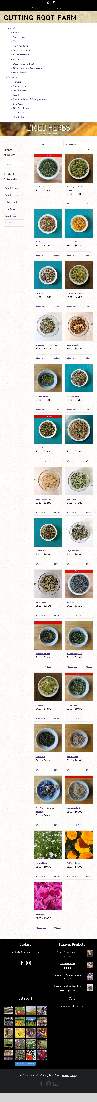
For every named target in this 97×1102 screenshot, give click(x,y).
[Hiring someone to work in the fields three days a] (31, 1010)
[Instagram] (28, 963)
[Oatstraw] (48, 687)
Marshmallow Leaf (74, 448)
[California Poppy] (79, 845)
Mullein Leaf (41, 602)
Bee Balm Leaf (41, 242)
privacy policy (69, 1075)
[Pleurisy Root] (79, 738)
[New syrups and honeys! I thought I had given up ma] (8, 1055)
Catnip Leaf (40, 293)
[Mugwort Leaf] (79, 532)
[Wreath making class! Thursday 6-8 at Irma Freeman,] (8, 1033)
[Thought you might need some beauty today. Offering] (42, 1055)
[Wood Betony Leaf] (79, 635)
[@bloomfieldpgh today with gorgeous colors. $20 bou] (42, 1033)
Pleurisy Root (72, 756)
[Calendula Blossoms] (79, 223)
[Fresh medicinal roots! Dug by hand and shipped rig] (8, 1022)
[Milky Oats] (79, 481)
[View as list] (88, 149)
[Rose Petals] (48, 896)
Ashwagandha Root (75, 808)
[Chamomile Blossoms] (79, 275)
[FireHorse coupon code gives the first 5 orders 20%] (20, 1022)
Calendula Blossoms (75, 242)
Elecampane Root (74, 345)
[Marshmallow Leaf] (79, 429)
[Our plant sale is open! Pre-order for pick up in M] (20, 1055)
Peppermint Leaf (43, 653)
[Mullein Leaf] (48, 584)
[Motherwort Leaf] (48, 532)
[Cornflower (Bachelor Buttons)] (48, 790)
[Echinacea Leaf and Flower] (48, 326)
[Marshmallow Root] (48, 481)
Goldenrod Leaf (42, 396)
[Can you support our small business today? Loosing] (31, 1055)
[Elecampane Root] (79, 326)
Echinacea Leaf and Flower (47, 345)
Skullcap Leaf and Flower (46, 187)
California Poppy (74, 863)
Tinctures (10, 223)
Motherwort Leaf (43, 551)
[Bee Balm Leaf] (48, 223)
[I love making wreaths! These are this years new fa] (31, 1033)
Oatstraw (40, 705)
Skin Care (10, 209)
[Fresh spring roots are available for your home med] (42, 1044)
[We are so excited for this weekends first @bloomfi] (31, 1044)
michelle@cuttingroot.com (25, 952)
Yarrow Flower (42, 863)
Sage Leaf (71, 602)
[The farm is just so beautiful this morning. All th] (20, 1044)
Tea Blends (10, 216)
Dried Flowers (12, 188)
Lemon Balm (41, 448)
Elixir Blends (11, 202)
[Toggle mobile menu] (92, 16)
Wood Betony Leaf (74, 653)
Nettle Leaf (40, 756)
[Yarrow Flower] (48, 845)
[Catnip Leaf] (48, 275)
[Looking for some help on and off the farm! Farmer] (20, 1010)
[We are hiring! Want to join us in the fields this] (31, 1022)
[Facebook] (21, 963)
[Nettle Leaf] (48, 738)
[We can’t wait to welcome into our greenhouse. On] (42, 1010)
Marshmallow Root (43, 499)
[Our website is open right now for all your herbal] (42, 1022)
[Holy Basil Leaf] (79, 378)
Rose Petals (40, 914)
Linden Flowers (73, 705)
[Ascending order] (60, 144)
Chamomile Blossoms (75, 293)
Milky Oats (71, 499)
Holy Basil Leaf (73, 396)
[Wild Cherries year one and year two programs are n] (20, 1033)
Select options (72, 203)
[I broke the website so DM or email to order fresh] (8, 1044)
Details (49, 203)
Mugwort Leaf (73, 551)
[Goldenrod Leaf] (48, 378)
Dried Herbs (11, 195)
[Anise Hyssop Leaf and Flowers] (79, 168)
